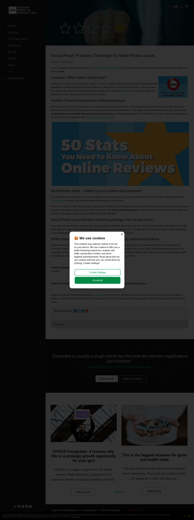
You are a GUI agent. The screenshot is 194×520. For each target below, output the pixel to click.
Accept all (98, 280)
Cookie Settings (98, 272)
